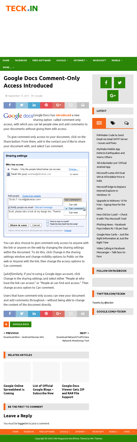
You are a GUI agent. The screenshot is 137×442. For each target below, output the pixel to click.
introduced (63, 115)
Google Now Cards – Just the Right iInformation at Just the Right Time (113, 238)
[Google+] (112, 95)
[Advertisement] (91, 28)
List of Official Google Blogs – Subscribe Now (43, 389)
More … (7, 67)
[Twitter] (119, 82)
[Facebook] (106, 82)
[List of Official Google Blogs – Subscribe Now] (46, 372)
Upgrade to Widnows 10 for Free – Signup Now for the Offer (112, 204)
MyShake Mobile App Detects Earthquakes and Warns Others (111, 153)
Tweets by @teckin (102, 302)
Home (6, 60)
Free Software (41, 60)
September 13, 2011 (18, 95)
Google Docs (21, 324)
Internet (79, 60)
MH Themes (96, 438)
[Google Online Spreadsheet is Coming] (17, 372)
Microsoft (99, 60)
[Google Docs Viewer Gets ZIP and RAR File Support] (75, 372)
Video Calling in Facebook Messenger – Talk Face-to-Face (111, 252)
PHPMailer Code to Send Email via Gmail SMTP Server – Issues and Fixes (112, 139)
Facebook (21, 60)
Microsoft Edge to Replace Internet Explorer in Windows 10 (111, 190)
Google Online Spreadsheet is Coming (14, 389)
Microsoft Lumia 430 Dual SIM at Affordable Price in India (111, 177)
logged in (23, 423)
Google (61, 60)
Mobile (116, 60)
